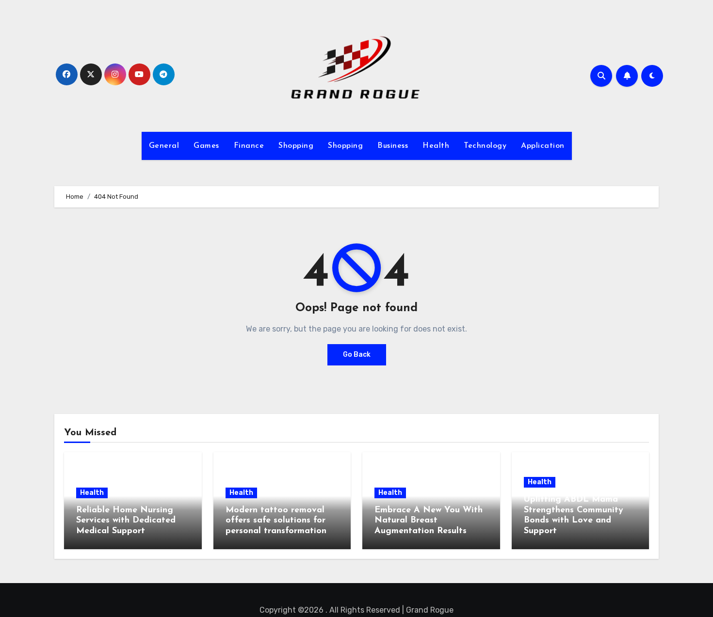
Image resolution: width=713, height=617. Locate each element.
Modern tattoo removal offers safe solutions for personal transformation (276, 521)
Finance (249, 146)
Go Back (357, 354)
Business (392, 146)
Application (543, 146)
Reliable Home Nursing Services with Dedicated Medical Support (126, 521)
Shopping (295, 146)
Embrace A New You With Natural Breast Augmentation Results (428, 521)
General (164, 146)
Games (206, 146)
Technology (485, 146)
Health (435, 146)
